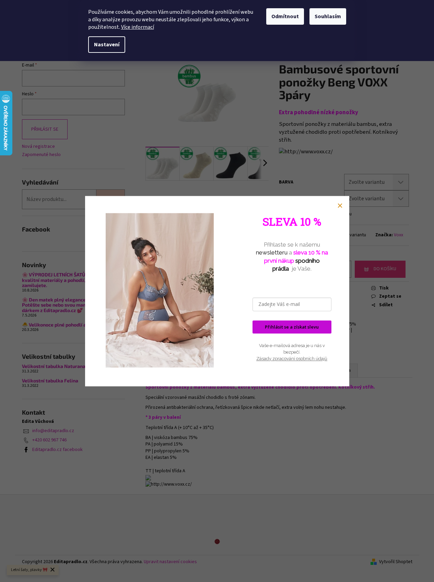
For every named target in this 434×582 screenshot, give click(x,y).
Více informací (137, 27)
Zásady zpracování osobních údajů (291, 358)
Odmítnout (285, 16)
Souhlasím (328, 16)
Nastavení (106, 44)
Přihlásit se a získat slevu (292, 327)
